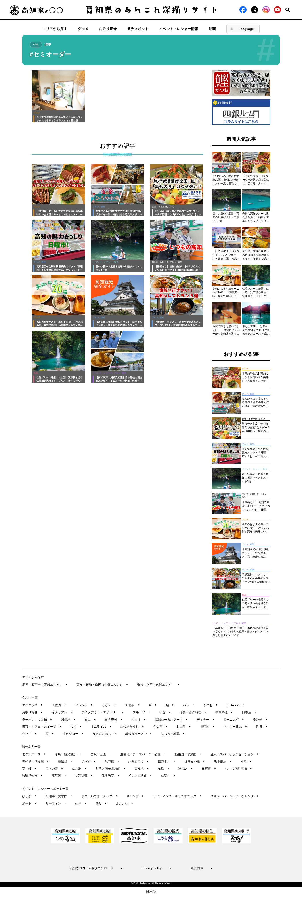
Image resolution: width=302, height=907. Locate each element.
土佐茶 (132, 705)
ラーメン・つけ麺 (37, 719)
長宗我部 (84, 775)
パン (188, 705)
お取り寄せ (108, 29)
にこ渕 (79, 768)
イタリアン (62, 712)
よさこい (124, 803)
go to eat (235, 705)
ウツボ (29, 733)
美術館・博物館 (35, 761)
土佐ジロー (73, 733)
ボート (29, 803)
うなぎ (160, 726)
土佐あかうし (132, 726)
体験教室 (110, 775)
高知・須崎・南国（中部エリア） (102, 684)
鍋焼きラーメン (138, 733)
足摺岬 (88, 761)
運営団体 (202, 868)
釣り (80, 803)
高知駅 (141, 768)
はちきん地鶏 (173, 733)
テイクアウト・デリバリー (102, 712)
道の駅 (185, 768)
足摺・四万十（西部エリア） (44, 684)
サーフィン (56, 803)
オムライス (101, 726)
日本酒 (249, 712)
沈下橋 (112, 761)
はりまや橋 (194, 761)
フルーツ (141, 712)
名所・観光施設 (68, 754)
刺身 (261, 726)
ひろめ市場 (138, 761)
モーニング (233, 719)
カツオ (138, 719)
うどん (109, 705)
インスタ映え (140, 775)
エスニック (32, 705)
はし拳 (29, 796)
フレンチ (84, 705)
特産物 (207, 726)
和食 (164, 712)
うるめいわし (104, 733)
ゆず (76, 726)
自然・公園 (101, 754)
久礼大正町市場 (238, 768)
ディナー (205, 719)
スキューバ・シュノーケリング (234, 796)
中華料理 (224, 712)
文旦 (90, 719)
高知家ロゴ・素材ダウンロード (96, 868)
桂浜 (246, 761)
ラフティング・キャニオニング (177, 796)
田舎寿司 (113, 719)
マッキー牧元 (235, 726)
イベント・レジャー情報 (178, 29)
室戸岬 (29, 768)
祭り (101, 803)
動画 (212, 29)
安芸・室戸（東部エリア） (158, 684)
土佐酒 (59, 705)
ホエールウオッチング (99, 796)
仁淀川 (168, 775)
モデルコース (34, 754)
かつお (210, 705)
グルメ (83, 29)
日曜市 (209, 768)
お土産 (183, 726)
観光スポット (138, 29)
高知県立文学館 (59, 796)
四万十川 (166, 761)
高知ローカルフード (171, 719)
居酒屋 (68, 719)
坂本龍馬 (222, 761)
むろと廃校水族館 (110, 768)
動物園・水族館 (188, 754)
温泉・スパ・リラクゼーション (234, 754)
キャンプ (135, 796)
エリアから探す (54, 29)
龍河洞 (59, 775)
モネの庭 (54, 768)
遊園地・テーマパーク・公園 (143, 754)
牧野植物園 (32, 775)
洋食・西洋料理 (193, 712)
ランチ (260, 719)
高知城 (65, 761)
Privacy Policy (156, 868)
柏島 (163, 768)
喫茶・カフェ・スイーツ (41, 726)
